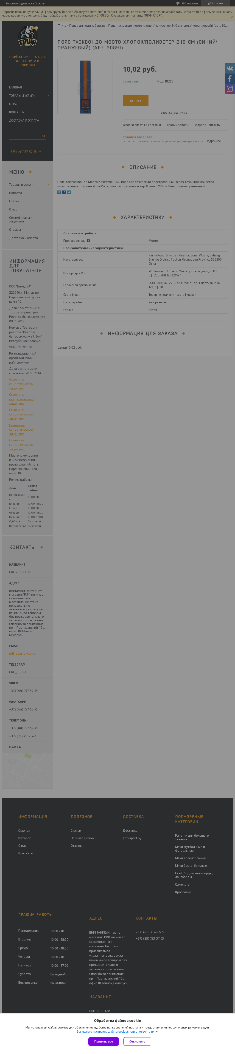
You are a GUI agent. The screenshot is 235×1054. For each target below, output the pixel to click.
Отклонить (137, 1041)
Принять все (103, 1041)
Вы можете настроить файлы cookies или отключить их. (116, 1031)
